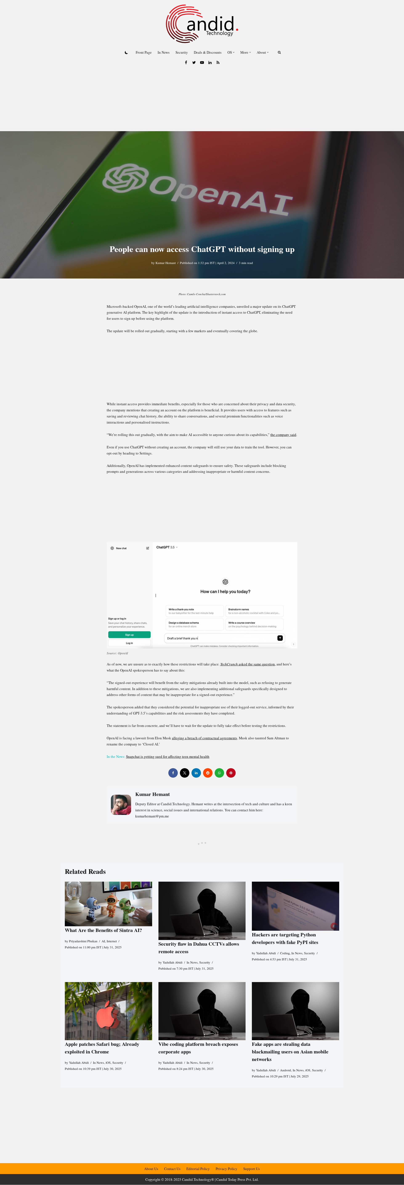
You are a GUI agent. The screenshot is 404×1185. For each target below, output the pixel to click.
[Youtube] (202, 62)
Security (181, 52)
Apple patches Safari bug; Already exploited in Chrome (102, 1047)
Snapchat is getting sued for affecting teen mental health (167, 756)
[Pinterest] (231, 773)
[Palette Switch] (126, 52)
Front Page (144, 52)
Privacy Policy (226, 1168)
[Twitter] (194, 62)
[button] (233, 52)
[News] (218, 62)
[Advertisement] (202, 99)
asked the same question (247, 664)
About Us (151, 1168)
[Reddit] (208, 773)
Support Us (251, 1168)
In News (164, 52)
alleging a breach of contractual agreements (204, 738)
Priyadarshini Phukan (83, 941)
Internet (112, 941)
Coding (285, 953)
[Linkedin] (210, 62)
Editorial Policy (198, 1168)
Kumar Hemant (165, 263)
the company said (283, 434)
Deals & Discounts (208, 52)
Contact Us (172, 1168)
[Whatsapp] (219, 773)
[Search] (279, 52)
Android (285, 1070)
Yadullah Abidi (172, 962)
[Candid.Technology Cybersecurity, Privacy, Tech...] (202, 24)
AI (103, 941)
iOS (108, 1062)
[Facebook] (186, 62)
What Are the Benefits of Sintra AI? (103, 930)
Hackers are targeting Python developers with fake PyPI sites (285, 938)
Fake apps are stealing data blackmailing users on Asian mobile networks (290, 1051)
